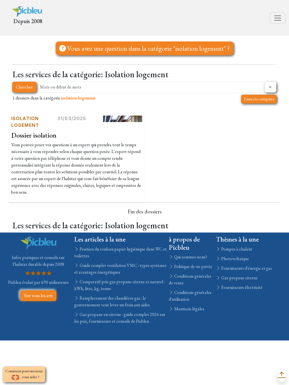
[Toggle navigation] (278, 18)
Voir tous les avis (38, 295)
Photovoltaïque (234, 259)
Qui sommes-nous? (190, 257)
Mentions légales (188, 309)
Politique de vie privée (192, 266)
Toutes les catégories (259, 98)
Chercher (24, 87)
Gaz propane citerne (239, 278)
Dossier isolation (33, 135)
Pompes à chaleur (236, 249)
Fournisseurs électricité (241, 287)
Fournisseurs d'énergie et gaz (246, 268)
